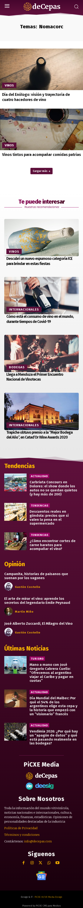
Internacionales (24, 309)
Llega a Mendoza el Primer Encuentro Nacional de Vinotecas (34, 377)
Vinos (9, 85)
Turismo (37, 658)
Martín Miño (24, 611)
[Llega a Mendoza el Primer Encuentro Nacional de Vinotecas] (41, 353)
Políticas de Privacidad (20, 828)
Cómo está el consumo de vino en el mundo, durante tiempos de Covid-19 (40, 319)
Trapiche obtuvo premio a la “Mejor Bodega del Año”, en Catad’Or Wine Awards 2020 (39, 435)
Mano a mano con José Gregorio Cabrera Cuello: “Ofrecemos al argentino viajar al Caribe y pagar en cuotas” (51, 672)
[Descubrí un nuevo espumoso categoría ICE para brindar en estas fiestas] (41, 237)
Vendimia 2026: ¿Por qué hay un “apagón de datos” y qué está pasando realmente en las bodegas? (54, 737)
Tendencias (40, 505)
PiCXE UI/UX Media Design (48, 897)
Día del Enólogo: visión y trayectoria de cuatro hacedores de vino (36, 97)
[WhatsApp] (49, 863)
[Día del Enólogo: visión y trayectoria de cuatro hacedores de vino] (41, 69)
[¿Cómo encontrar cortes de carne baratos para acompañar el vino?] (15, 541)
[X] (40, 863)
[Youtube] (57, 863)
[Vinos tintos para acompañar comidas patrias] (41, 129)
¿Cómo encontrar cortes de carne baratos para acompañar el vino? (53, 545)
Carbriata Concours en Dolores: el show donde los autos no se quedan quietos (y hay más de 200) (53, 488)
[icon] (41, 875)
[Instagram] (32, 863)
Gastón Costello (27, 587)
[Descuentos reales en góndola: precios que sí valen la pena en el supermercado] (15, 512)
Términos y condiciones (22, 835)
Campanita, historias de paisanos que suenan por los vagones (36, 576)
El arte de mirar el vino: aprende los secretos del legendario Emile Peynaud (37, 600)
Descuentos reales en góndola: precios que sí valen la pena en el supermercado (49, 517)
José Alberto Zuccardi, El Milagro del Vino (38, 623)
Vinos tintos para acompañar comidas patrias (41, 154)
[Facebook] (23, 863)
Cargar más (40, 171)
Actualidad (39, 476)
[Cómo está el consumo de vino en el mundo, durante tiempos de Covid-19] (41, 295)
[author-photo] (9, 586)
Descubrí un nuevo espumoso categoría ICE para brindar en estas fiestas (39, 261)
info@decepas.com (38, 841)
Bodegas (17, 367)
